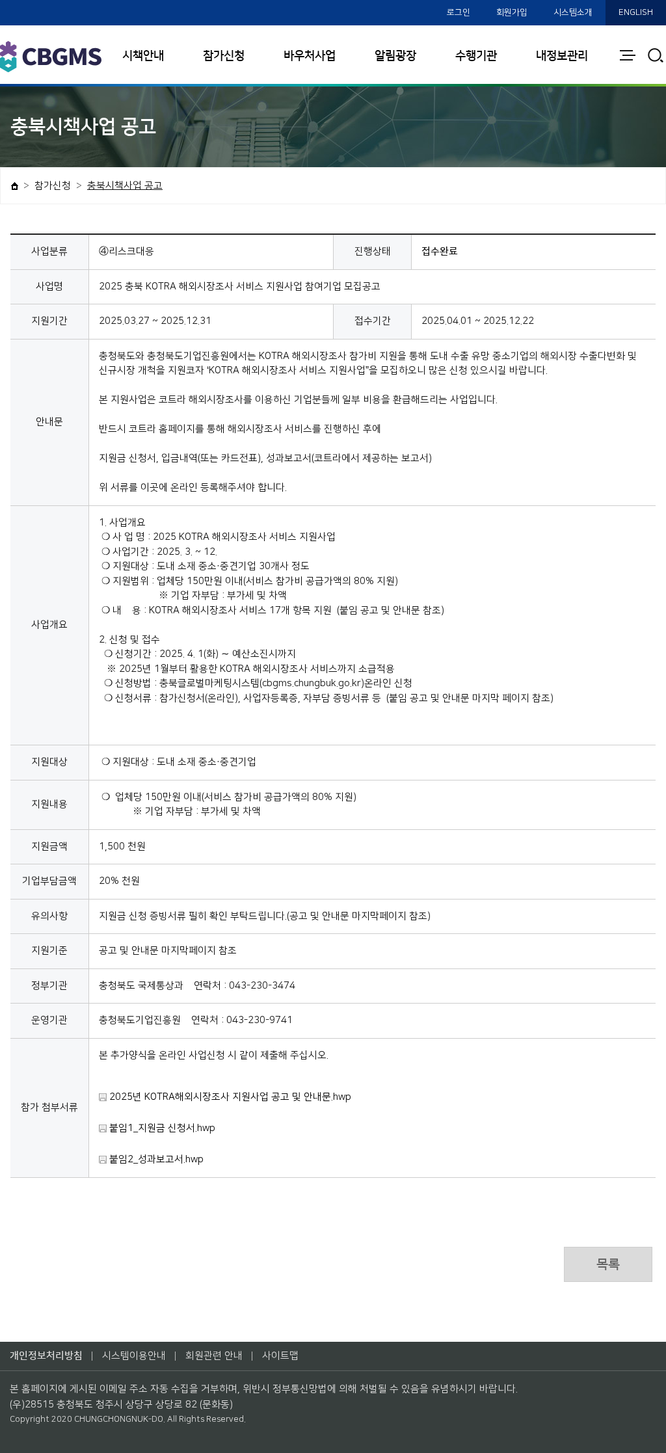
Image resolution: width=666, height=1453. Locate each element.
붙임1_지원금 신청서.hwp (161, 1128)
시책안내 (143, 55)
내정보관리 (562, 55)
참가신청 (224, 55)
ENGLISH (636, 12)
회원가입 (511, 12)
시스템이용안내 (134, 1355)
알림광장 (395, 55)
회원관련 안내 (214, 1355)
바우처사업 (310, 55)
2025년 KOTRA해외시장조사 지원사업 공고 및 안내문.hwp (229, 1096)
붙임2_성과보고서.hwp (155, 1159)
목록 (608, 1264)
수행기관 (476, 55)
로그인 (458, 12)
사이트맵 (280, 1355)
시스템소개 (573, 12)
